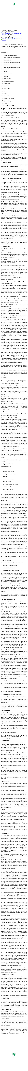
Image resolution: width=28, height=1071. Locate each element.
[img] (14, 4)
